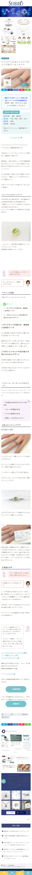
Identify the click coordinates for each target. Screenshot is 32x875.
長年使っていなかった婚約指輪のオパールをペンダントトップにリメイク (16, 850)
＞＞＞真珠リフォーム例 (9, 655)
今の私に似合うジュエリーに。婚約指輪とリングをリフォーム (16, 857)
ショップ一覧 (10, 674)
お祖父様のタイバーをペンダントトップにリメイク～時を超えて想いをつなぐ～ (16, 844)
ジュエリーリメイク (16, 714)
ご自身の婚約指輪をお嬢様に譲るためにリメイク (16, 837)
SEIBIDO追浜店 (5, 58)
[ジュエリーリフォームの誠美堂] (16, 4)
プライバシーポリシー (12, 870)
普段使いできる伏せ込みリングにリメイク (16, 831)
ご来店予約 (16, 689)
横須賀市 (25, 714)
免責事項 (22, 870)
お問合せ (16, 704)
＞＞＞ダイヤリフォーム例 (10, 658)
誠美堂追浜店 (6, 717)
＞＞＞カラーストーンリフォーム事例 (14, 653)
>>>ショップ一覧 (16, 137)
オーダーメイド (6, 714)
